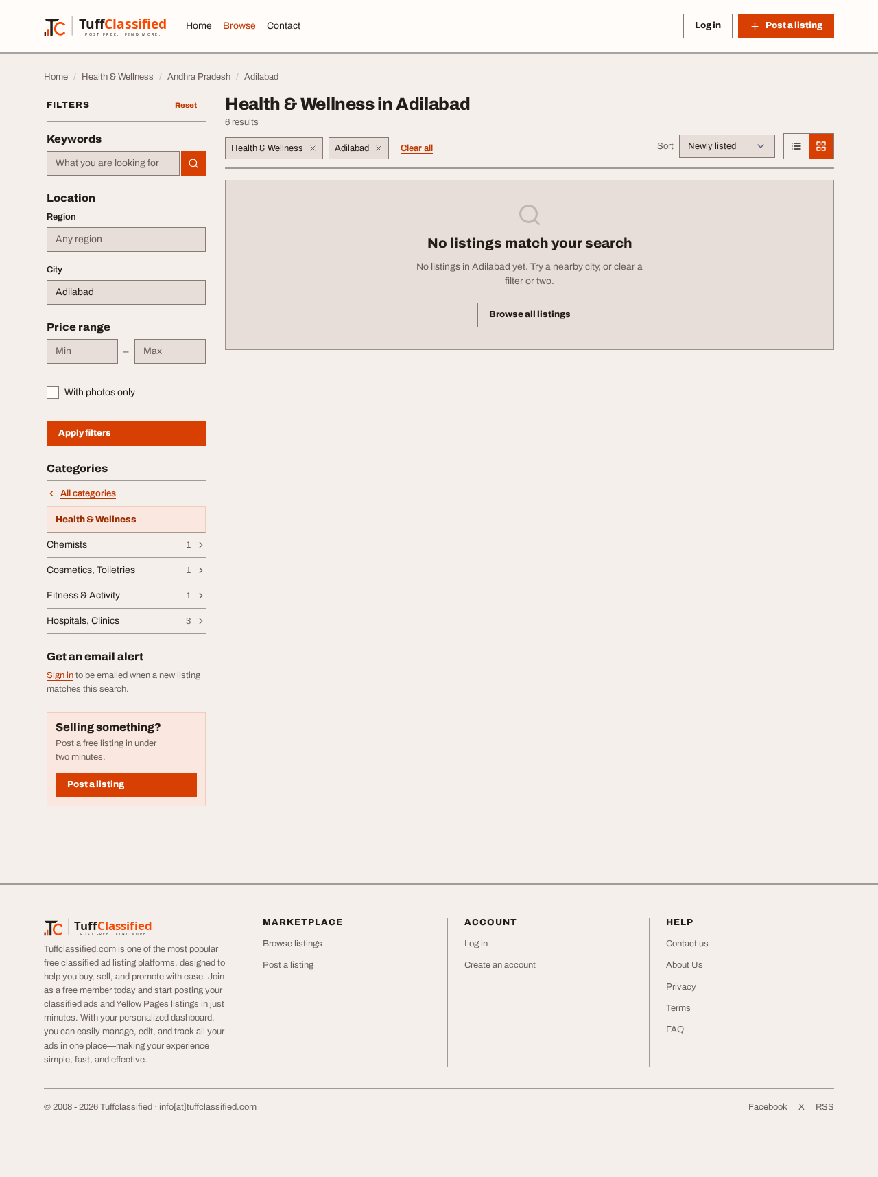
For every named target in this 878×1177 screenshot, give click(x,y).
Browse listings (292, 943)
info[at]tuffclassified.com (208, 1107)
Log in (708, 25)
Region (61, 217)
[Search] (193, 163)
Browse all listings (530, 314)
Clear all (417, 148)
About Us (684, 965)
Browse (239, 26)
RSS (825, 1107)
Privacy (681, 987)
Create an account (500, 965)
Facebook (767, 1107)
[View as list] (796, 146)
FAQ (675, 1029)
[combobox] (113, 163)
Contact (283, 26)
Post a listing (95, 784)
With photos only (99, 392)
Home (199, 26)
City (54, 270)
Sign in (60, 675)
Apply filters (84, 433)
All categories (88, 493)
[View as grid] (821, 146)
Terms (678, 1008)
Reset (186, 105)
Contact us (687, 943)
